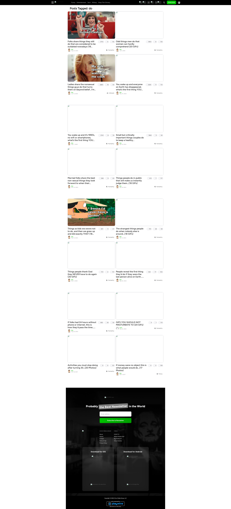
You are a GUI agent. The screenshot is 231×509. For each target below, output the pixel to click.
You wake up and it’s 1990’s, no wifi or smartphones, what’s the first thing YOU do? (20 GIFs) (81, 139)
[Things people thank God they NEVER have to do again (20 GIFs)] (91, 255)
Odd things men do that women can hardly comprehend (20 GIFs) (127, 44)
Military (94, 2)
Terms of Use (103, 440)
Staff (121, 327)
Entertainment (81, 2)
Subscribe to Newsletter (115, 420)
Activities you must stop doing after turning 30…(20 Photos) (83, 366)
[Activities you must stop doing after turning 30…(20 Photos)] (91, 348)
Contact (102, 438)
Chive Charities (118, 440)
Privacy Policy (103, 443)
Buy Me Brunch (118, 438)
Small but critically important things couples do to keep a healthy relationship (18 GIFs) (130, 139)
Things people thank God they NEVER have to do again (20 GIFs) (82, 274)
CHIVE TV (116, 434)
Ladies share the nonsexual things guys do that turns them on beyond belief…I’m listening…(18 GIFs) (81, 88)
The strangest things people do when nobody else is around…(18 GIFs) (129, 231)
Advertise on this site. (115, 506)
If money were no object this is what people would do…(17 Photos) (131, 368)
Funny (73, 2)
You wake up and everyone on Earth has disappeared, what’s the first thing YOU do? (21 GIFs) (129, 88)
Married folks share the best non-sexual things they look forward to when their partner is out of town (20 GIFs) (81, 183)
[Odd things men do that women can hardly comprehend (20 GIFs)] (139, 25)
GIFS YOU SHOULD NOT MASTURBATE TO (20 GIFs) (129, 323)
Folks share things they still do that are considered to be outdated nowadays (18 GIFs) (82, 45)
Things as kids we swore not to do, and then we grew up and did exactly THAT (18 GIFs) (81, 232)
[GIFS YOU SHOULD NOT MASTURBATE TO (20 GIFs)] (139, 305)
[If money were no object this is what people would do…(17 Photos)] (139, 348)
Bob (72, 49)
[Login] (179, 2)
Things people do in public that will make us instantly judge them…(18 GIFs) (129, 180)
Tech (89, 2)
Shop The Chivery (104, 2)
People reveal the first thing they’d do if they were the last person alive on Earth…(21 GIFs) (129, 275)
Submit (101, 436)
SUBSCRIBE (171, 2)
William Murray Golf (119, 436)
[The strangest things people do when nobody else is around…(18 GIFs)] (139, 212)
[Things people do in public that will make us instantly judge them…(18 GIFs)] (139, 161)
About (101, 434)
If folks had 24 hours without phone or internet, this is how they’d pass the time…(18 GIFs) (82, 326)
